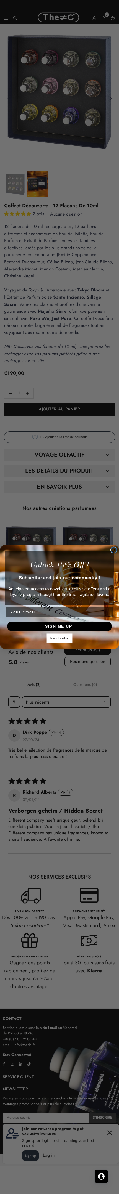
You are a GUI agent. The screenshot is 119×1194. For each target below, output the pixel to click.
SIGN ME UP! (59, 626)
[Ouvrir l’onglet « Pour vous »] (101, 1176)
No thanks (59, 638)
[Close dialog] (114, 550)
